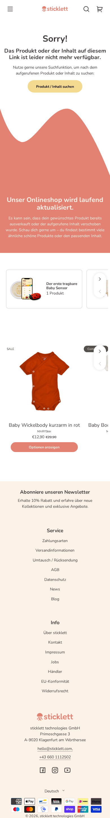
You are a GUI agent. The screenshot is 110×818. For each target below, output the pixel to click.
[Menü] (10, 9)
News (55, 589)
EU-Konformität (55, 681)
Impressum (55, 652)
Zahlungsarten (55, 540)
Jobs (55, 662)
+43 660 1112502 (55, 757)
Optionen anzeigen (44, 447)
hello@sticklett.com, (55, 748)
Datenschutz (55, 579)
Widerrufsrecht (55, 691)
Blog (55, 599)
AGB (55, 569)
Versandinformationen (55, 550)
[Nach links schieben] (100, 291)
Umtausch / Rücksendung (55, 560)
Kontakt (55, 642)
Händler (55, 671)
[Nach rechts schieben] (100, 279)
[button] (86, 9)
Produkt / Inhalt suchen (55, 86)
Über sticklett (55, 632)
